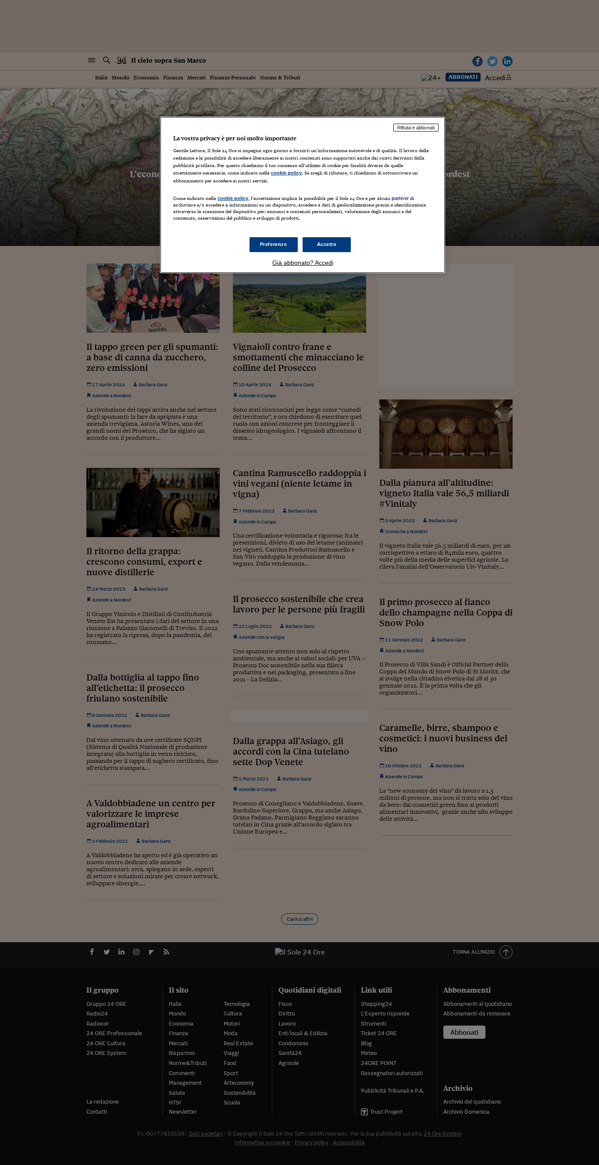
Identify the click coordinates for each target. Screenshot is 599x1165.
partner (400, 198)
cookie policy (286, 172)
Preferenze (273, 244)
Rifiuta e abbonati (416, 127)
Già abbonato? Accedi (302, 262)
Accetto (327, 244)
